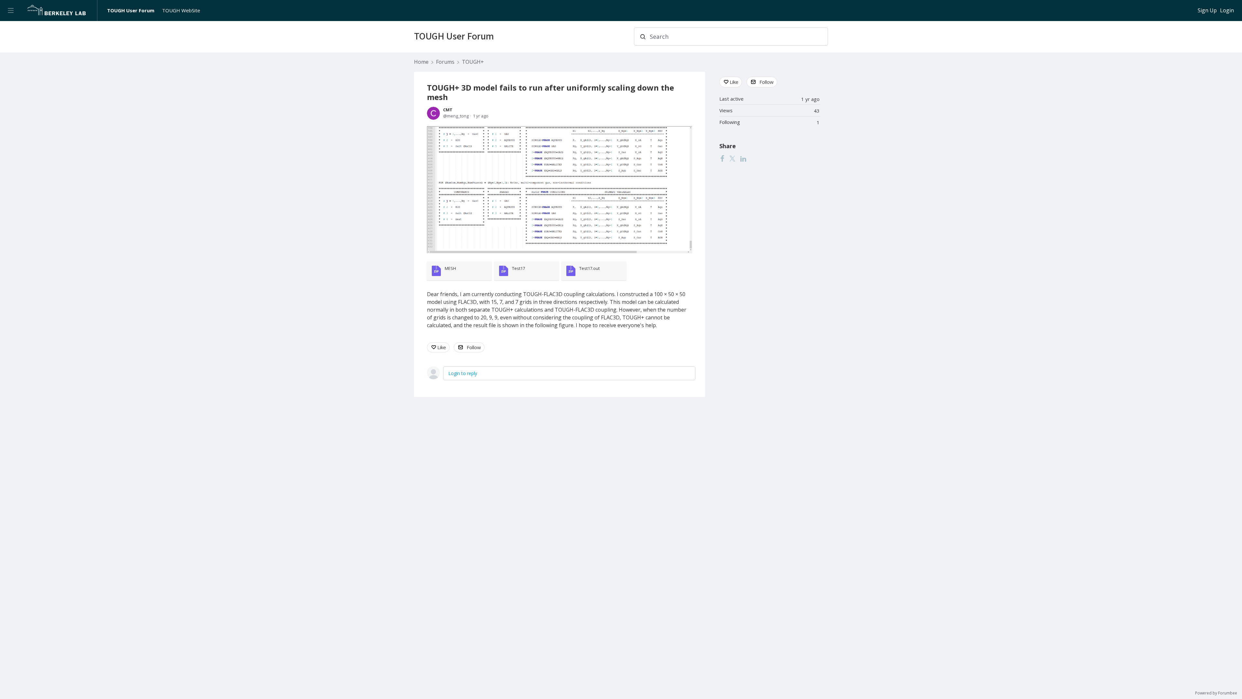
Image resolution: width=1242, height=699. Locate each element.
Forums (445, 62)
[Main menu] (10, 10)
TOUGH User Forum (130, 10)
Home (421, 62)
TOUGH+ (473, 62)
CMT (447, 110)
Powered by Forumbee (1216, 693)
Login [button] (1227, 10)
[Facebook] (722, 158)
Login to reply (462, 373)
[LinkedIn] (743, 158)
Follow (474, 347)
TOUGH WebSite (181, 10)
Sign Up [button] (1207, 10)
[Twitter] (732, 158)
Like (441, 347)
